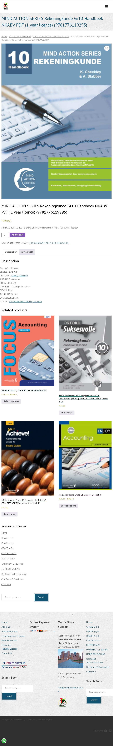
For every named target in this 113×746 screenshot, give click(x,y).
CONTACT (6, 584)
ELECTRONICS (8, 559)
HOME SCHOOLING (10, 569)
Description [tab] (11, 252)
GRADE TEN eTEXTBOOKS (20, 36)
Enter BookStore (9, 640)
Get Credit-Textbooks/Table (13, 574)
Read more (9, 514)
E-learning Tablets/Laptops (9, 647)
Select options (11, 401)
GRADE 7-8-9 (7, 548)
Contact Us (6, 653)
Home (4, 36)
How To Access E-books (13, 636)
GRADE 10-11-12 (8, 553)
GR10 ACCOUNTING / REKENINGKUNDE (51, 36)
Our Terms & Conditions (12, 579)
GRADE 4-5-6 (7, 543)
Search (41, 597)
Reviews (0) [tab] (27, 252)
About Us (5, 627)
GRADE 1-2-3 (7, 538)
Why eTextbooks (9, 631)
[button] (106, 48)
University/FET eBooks (12, 564)
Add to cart (17, 235)
